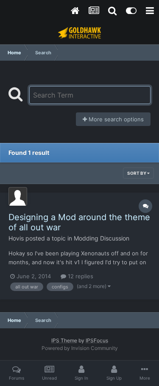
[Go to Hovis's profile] (17, 196)
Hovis (16, 238)
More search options (115, 119)
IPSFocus (97, 340)
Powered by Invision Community (80, 348)
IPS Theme (64, 340)
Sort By (137, 173)
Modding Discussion (101, 238)
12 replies (79, 276)
